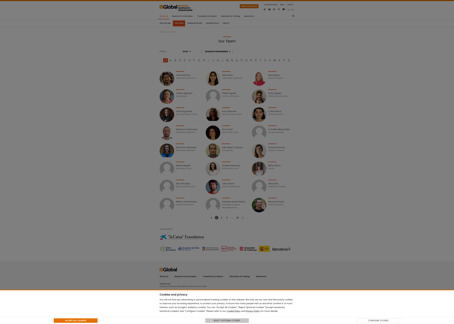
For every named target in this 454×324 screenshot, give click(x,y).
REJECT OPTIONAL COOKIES (227, 320)
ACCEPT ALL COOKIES (75, 320)
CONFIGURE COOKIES (378, 320)
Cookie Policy (233, 311)
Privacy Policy (253, 311)
